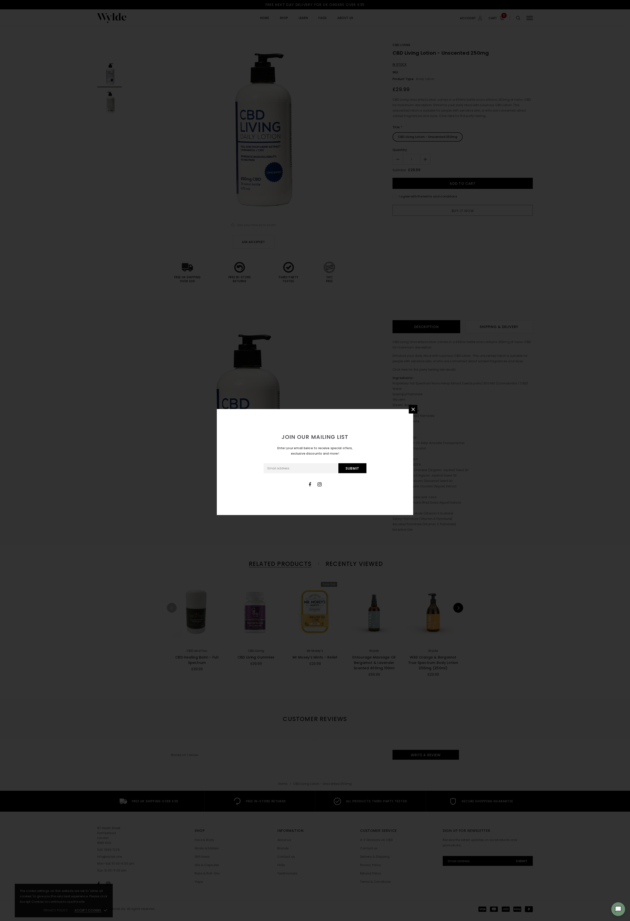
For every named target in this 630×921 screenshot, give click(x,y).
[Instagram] (319, 484)
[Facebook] (310, 484)
